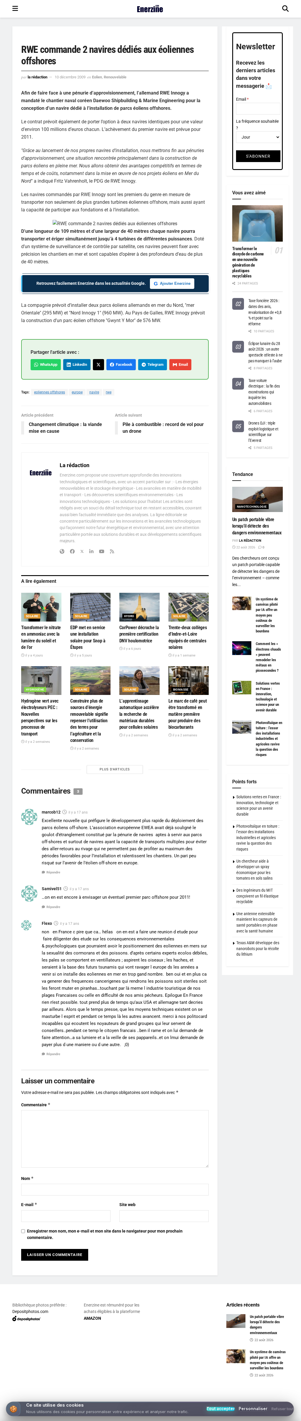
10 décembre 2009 (70, 77)
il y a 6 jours (132, 649)
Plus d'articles (115, 769)
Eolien (97, 77)
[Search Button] (285, 9)
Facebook (123, 364)
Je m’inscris (152, 1398)
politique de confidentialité (266, 1415)
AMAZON (92, 1318)
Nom (27, 1178)
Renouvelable (115, 77)
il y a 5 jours (82, 655)
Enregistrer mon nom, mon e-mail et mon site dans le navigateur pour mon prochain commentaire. (105, 1234)
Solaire (32, 616)
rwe (108, 392)
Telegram (154, 364)
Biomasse (181, 689)
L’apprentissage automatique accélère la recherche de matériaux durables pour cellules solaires (139, 714)
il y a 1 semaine (183, 655)
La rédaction (37, 77)
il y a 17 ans (78, 812)
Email (182, 364)
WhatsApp (47, 364)
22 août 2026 (245, 547)
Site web (127, 1204)
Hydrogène (35, 689)
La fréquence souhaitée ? (257, 124)
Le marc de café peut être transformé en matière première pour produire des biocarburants (187, 714)
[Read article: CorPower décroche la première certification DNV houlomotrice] (139, 607)
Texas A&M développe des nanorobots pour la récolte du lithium (257, 948)
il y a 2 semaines (37, 742)
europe (77, 392)
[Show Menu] (15, 9)
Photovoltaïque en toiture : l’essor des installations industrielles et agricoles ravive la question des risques (269, 738)
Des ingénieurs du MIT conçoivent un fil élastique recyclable (257, 896)
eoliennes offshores (49, 392)
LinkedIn (79, 364)
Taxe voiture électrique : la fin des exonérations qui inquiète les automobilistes (264, 392)
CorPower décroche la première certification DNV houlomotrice (139, 634)
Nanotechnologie (252, 506)
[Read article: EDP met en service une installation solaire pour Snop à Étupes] (90, 607)
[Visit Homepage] (150, 9)
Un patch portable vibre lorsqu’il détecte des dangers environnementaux (257, 526)
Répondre (53, 872)
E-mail (29, 1204)
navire (94, 392)
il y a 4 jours (33, 655)
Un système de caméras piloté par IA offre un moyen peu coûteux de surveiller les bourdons (267, 615)
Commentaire (36, 1104)
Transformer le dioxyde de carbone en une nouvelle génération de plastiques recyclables (248, 262)
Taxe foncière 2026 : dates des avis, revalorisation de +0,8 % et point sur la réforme (265, 312)
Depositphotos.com (30, 1311)
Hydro (129, 616)
